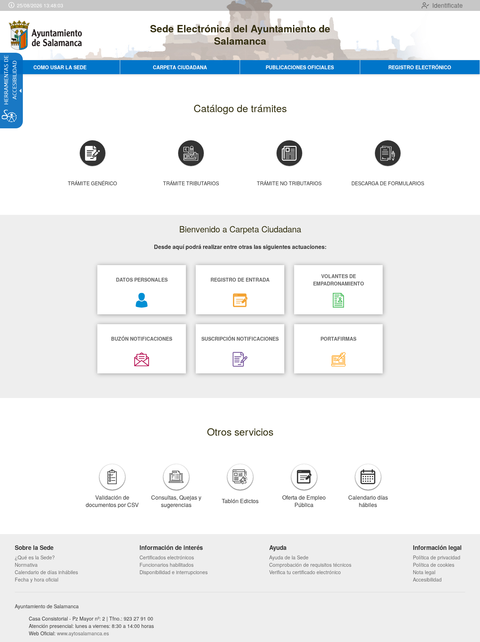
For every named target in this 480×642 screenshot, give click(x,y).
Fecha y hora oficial (36, 579)
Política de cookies (433, 564)
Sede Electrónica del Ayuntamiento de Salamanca (240, 34)
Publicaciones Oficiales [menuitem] (300, 67)
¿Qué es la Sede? (35, 557)
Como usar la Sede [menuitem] (59, 67)
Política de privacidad (436, 557)
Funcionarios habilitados (167, 564)
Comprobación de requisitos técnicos (310, 564)
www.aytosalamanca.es (83, 633)
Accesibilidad (427, 579)
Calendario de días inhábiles (46, 572)
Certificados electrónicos (167, 557)
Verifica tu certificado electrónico (305, 572)
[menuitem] (46, 557)
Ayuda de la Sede (289, 557)
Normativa (26, 564)
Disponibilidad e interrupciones (174, 572)
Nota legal (424, 572)
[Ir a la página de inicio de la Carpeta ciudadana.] (46, 35)
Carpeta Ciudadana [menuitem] (180, 67)
